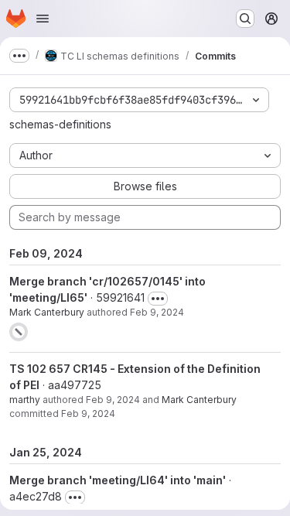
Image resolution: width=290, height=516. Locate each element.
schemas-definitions (60, 124)
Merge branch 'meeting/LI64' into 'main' (117, 480)
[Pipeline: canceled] (18, 332)
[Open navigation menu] (42, 18)
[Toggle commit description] (158, 299)
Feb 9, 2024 (157, 312)
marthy (24, 399)
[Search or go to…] (245, 18)
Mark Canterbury (46, 312)
